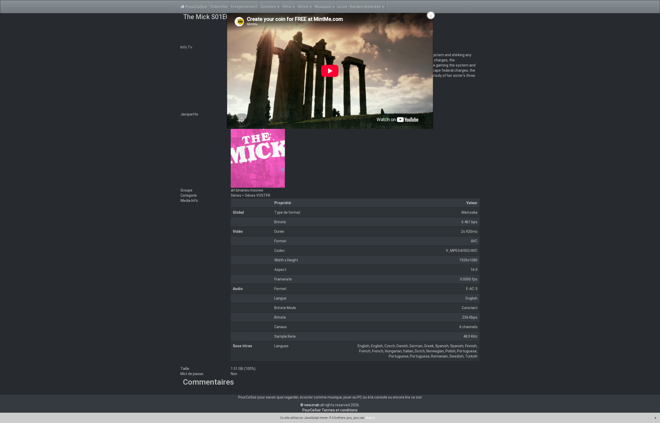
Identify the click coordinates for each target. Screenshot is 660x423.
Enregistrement (244, 7)
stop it (370, 418)
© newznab (309, 405)
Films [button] (287, 7)
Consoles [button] (269, 7)
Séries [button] (303, 7)
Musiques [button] (323, 7)
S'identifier (219, 7)
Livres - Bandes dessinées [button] (359, 7)
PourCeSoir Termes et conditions (330, 410)
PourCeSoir (196, 6)
